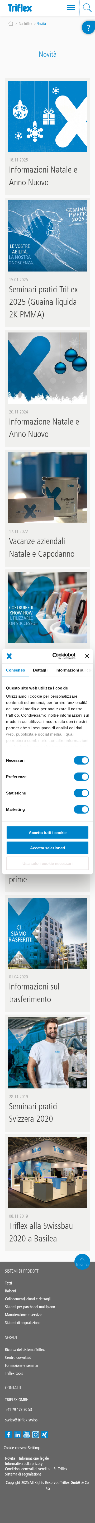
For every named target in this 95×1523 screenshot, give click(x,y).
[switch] (81, 776)
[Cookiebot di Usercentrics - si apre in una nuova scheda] (55, 656)
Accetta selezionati (47, 848)
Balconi (10, 1290)
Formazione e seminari (22, 1365)
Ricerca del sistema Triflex (25, 1349)
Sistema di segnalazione (23, 1474)
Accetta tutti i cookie (47, 832)
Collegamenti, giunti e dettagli (27, 1298)
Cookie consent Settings (22, 1447)
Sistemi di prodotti (22, 1271)
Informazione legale (34, 1458)
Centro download (18, 1357)
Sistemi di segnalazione (22, 1322)
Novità (10, 1458)
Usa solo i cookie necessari (47, 863)
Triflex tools (14, 1373)
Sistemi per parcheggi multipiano (30, 1306)
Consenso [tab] (15, 670)
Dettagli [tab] (40, 670)
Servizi (11, 1337)
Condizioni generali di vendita (27, 1468)
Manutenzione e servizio (23, 1314)
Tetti (8, 1283)
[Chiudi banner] (87, 656)
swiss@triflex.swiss (21, 1419)
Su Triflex (25, 23)
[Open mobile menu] (71, 8)
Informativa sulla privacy (23, 1463)
